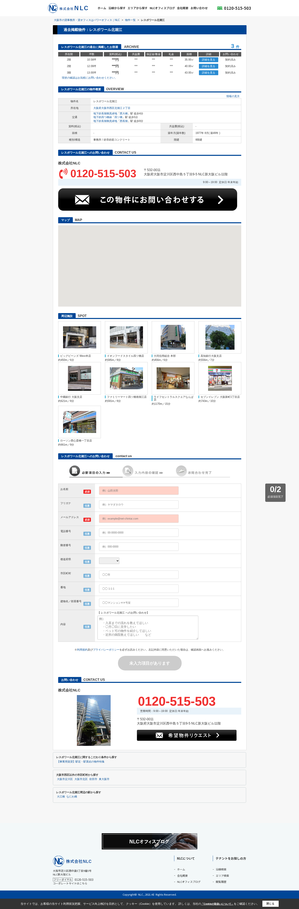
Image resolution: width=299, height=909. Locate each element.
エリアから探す (137, 8)
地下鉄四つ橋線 (102, 117)
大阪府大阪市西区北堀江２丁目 (111, 108)
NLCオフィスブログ (162, 8)
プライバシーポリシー (106, 649)
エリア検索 (222, 876)
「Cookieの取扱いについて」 (217, 903)
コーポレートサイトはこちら (70, 883)
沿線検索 (221, 869)
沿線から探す (116, 8)
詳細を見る (208, 59)
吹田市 (93, 779)
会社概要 (182, 8)
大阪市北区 (81, 779)
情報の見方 (233, 96)
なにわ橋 (72, 796)
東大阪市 (104, 779)
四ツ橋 (118, 117)
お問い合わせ (199, 8)
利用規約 (82, 649)
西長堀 (124, 121)
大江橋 (61, 796)
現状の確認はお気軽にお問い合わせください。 (89, 77)
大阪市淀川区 (65, 779)
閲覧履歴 (221, 882)
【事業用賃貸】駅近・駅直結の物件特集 (81, 761)
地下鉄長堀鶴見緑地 (105, 113)
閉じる (270, 903)
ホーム (102, 8)
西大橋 (124, 113)
